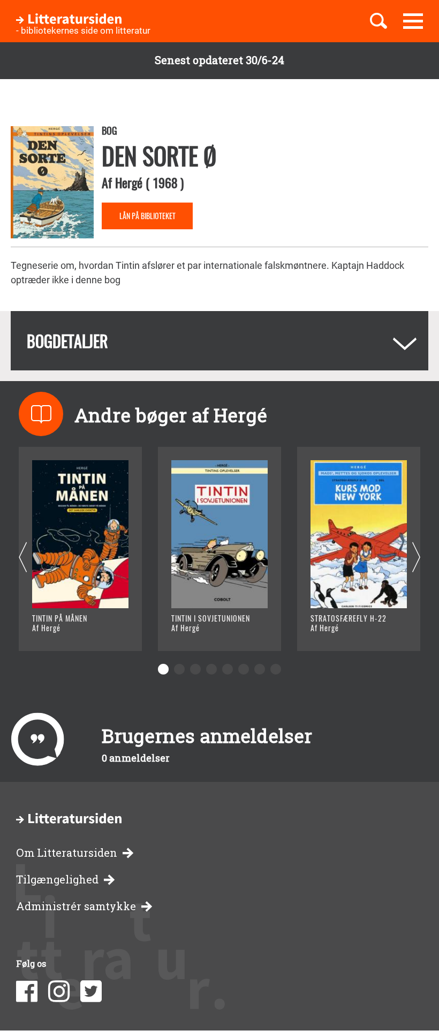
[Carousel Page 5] (227, 669)
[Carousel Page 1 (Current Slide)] (163, 669)
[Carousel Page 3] (195, 669)
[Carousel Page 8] (275, 669)
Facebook (26, 991)
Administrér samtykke (76, 906)
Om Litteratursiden (66, 853)
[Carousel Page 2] (179, 669)
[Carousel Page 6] (243, 669)
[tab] (219, 340)
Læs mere (67, 629)
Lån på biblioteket (147, 215)
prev (22, 557)
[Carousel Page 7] (259, 669)
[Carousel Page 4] (211, 669)
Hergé (128, 182)
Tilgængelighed (57, 879)
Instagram (59, 991)
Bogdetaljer (67, 341)
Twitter (91, 991)
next (416, 557)
